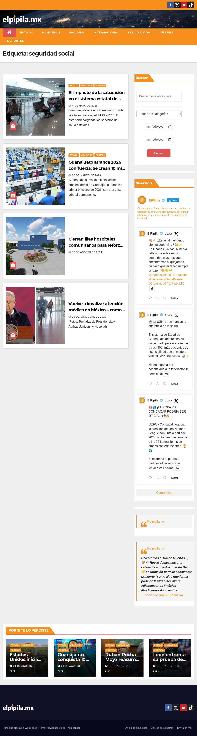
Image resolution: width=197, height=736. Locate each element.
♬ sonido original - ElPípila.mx (162, 595)
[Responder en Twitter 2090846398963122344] (151, 384)
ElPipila (152, 233)
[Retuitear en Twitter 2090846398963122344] (158, 384)
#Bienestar (156, 279)
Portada (100, 85)
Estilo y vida (139, 32)
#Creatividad (157, 283)
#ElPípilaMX (175, 283)
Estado (26, 32)
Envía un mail (185, 727)
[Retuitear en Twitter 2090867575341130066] (158, 298)
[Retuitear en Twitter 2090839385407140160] (158, 478)
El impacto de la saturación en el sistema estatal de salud (96, 98)
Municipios (51, 32)
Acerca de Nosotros (162, 727)
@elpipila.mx (155, 521)
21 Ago (169, 233)
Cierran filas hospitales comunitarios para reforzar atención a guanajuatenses (96, 245)
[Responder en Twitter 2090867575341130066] (151, 298)
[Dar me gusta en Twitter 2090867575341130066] (166, 298)
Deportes (15, 40)
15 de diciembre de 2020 (89, 317)
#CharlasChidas (160, 274)
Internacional (106, 32)
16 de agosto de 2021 (87, 252)
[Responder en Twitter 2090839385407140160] (151, 478)
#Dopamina (180, 274)
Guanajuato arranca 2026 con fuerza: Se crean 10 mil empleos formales (95, 168)
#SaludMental (173, 279)
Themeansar (73, 727)
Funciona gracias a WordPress (20, 727)
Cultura (166, 32)
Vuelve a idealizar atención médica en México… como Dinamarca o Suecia (95, 310)
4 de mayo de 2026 (85, 105)
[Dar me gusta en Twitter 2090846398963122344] (166, 384)
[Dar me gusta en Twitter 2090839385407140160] (166, 478)
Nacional (77, 32)
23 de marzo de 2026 (86, 175)
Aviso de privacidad (136, 727)
